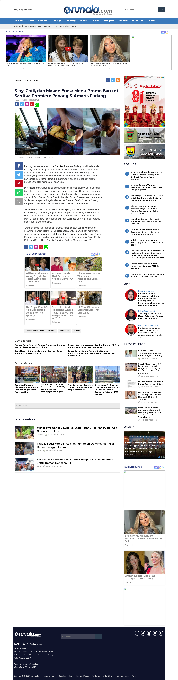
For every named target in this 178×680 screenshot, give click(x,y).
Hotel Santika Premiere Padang (40, 331)
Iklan (71, 676)
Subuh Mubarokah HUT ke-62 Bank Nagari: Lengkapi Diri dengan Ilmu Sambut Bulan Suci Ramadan (150, 368)
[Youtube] (154, 634)
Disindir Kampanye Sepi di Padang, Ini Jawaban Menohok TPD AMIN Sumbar (150, 395)
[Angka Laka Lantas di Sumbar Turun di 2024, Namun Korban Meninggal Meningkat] (54, 374)
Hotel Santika (56, 166)
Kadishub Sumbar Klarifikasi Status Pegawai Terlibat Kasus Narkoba (146, 221)
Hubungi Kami (122, 676)
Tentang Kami (48, 676)
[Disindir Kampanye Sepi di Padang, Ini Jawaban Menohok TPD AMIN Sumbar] (131, 395)
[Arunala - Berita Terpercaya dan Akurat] (88, 10)
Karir (134, 676)
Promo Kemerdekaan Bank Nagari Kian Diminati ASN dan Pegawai (145, 265)
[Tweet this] (19, 175)
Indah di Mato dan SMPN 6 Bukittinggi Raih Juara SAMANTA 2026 (147, 242)
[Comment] (19, 201)
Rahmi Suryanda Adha (147, 311)
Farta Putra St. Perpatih (148, 326)
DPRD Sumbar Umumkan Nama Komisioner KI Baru (151, 382)
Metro (35, 80)
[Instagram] (27, 104)
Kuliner (76, 331)
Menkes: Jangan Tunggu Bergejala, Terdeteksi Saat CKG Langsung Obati (146, 187)
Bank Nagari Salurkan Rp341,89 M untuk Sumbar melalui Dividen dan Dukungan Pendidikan (147, 197)
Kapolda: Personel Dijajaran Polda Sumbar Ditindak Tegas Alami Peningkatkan (27, 388)
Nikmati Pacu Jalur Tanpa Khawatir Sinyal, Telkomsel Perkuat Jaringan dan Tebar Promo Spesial (145, 209)
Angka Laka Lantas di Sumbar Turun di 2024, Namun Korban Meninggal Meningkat (53, 388)
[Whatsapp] (19, 192)
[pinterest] (32, 104)
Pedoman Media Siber (102, 676)
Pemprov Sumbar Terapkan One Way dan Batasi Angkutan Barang (150, 353)
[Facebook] (108, 80)
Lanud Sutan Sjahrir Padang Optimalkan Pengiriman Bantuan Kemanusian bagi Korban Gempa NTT (91, 353)
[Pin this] (19, 183)
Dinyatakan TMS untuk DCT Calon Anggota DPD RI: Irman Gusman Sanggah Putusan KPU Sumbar (107, 389)
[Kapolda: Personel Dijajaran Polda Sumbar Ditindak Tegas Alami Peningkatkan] (27, 375)
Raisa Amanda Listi (146, 291)
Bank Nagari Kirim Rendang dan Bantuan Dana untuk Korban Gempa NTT (38, 352)
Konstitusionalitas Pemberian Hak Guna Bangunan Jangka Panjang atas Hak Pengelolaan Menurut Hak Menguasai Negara (151, 299)
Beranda (19, 80)
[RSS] (118, 80)
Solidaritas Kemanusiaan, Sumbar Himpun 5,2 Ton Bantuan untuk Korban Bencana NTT (93, 346)
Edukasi (40, 435)
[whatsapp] (36, 104)
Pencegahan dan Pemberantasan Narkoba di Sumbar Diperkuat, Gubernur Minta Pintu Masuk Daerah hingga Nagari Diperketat (147, 254)
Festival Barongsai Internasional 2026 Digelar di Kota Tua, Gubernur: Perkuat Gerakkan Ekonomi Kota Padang (144, 447)
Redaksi (62, 676)
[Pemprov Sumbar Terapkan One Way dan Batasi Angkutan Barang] (131, 353)
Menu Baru (64, 331)
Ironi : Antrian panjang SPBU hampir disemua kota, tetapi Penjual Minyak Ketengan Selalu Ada (150, 333)
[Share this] (19, 166)
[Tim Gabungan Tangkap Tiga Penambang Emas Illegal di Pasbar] (80, 375)
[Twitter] (113, 80)
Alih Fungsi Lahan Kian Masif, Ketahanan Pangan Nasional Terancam (151, 315)
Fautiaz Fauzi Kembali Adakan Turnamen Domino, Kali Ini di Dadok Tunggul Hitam (40, 346)
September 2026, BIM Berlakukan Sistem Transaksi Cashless (147, 275)
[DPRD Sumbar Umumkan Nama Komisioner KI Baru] (131, 384)
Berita (28, 80)
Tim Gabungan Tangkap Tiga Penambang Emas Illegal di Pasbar (80, 387)
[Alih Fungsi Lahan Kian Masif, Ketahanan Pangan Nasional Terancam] (131, 315)
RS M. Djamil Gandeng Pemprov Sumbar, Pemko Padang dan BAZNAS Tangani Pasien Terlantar (146, 175)
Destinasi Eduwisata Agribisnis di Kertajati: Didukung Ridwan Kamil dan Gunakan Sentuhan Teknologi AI (150, 412)
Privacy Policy (82, 676)
